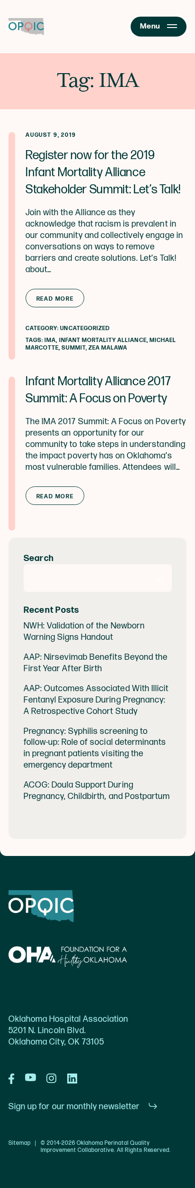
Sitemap (20, 1143)
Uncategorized (85, 328)
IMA (50, 340)
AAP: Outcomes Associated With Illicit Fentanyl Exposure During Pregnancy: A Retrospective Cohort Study (96, 700)
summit (73, 348)
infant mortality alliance (103, 340)
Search (39, 558)
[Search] (160, 577)
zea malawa (108, 348)
